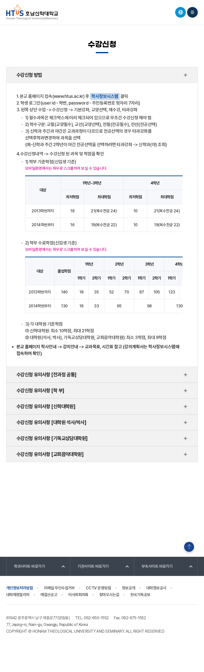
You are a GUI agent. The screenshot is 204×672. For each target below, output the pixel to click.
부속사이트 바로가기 (157, 566)
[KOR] (180, 12)
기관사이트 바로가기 (93, 566)
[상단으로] (189, 547)
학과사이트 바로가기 (29, 566)
